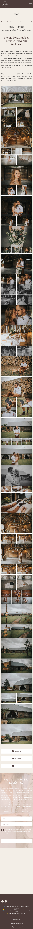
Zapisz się (16, 841)
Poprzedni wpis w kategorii (7, 21)
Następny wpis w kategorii (26, 21)
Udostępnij (17, 751)
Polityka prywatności (17, 927)
